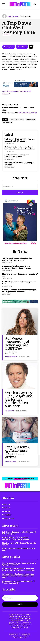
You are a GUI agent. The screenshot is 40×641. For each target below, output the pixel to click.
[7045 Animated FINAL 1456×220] (20, 84)
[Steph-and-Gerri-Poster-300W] (20, 222)
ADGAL (11, 120)
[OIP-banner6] (20, 478)
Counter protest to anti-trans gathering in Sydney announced (19, 564)
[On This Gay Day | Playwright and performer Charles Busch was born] (20, 376)
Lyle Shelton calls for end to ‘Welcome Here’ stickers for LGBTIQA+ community (18, 569)
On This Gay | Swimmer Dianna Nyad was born (20, 163)
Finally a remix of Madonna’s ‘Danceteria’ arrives (17, 155)
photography (30, 120)
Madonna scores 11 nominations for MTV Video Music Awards (18, 582)
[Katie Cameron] (4, 16)
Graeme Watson (11, 356)
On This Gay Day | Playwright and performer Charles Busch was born (19, 148)
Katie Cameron (13, 16)
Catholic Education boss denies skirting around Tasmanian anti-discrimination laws (18, 576)
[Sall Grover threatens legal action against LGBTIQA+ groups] (20, 321)
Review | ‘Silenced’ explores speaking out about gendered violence (19, 290)
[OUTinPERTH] (20, 4)
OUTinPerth (9, 411)
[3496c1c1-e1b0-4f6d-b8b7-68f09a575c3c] (20, 301)
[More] (31, 47)
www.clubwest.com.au (28, 112)
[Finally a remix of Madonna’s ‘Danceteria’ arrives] (20, 430)
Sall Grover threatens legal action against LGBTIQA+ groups (19, 140)
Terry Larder (7, 122)
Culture (7, 34)
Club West (19, 120)
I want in (20, 192)
